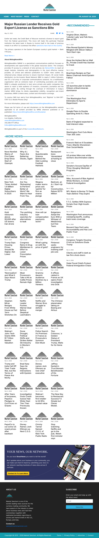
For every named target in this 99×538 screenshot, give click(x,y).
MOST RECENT (17, 16)
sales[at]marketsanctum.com (16, 526)
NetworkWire (50, 68)
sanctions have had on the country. (49, 46)
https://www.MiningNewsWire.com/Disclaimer (29, 112)
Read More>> (10, 56)
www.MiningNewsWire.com (14, 120)
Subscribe (79, 507)
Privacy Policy (69, 535)
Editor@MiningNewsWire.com (15, 125)
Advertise (81, 535)
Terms (59, 535)
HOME (6, 16)
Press (26, 16)
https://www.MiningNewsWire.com (42, 103)
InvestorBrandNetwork (35, 129)
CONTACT (35, 16)
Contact (91, 535)
